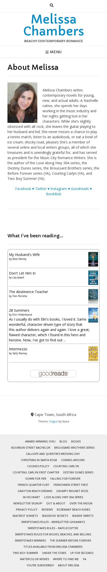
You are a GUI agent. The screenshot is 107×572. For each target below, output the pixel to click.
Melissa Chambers (53, 25)
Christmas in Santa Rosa (39, 460)
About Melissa (68, 565)
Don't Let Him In (22, 273)
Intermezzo (18, 349)
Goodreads (80, 188)
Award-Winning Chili (40, 441)
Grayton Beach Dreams (35, 491)
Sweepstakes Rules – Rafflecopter (53, 528)
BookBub (53, 193)
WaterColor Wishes (34, 559)
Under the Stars (54, 553)
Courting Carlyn (66, 466)
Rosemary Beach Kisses (73, 509)
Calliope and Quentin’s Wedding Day (53, 454)
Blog (63, 441)
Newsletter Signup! (27, 503)
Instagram (59, 188)
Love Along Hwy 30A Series (63, 497)
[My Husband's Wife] (93, 265)
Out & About (55, 503)
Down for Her (35, 478)
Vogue (53, 421)
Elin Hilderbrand (22, 314)
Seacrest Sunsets (25, 516)
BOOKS (76, 441)
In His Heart (31, 497)
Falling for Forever (65, 478)
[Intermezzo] (93, 359)
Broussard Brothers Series (74, 447)
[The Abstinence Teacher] (93, 302)
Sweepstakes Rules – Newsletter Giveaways (53, 522)
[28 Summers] (93, 321)
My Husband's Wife (24, 254)
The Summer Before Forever (70, 540)
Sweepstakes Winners (30, 540)
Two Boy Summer (25, 553)
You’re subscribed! (40, 565)
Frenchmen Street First (71, 485)
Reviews (47, 509)
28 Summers (19, 310)
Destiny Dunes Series (78, 472)
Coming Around (73, 460)
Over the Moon (80, 503)
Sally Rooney (19, 353)
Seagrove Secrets (55, 516)
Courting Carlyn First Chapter (36, 472)
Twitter (41, 188)
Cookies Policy (38, 466)
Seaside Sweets (82, 516)
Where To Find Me (66, 559)
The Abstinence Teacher (28, 291)
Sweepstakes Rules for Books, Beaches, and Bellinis (53, 534)
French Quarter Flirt (34, 485)
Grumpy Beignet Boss (72, 491)
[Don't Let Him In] (93, 283)
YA (84, 559)
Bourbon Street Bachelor (30, 447)
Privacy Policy (27, 509)
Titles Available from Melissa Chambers (52, 546)
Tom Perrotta (19, 296)
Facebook (23, 188)
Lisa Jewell (18, 277)
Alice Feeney (19, 259)
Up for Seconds (81, 553)
